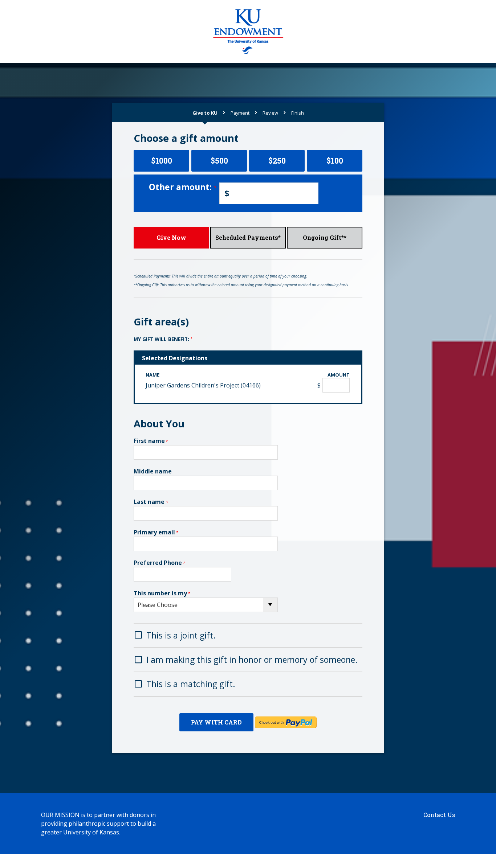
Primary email (155, 532)
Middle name (153, 471)
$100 (334, 160)
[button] (248, 634)
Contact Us (439, 814)
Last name (150, 502)
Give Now (171, 237)
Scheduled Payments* (248, 237)
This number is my (161, 593)
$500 (219, 160)
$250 (277, 160)
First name (150, 441)
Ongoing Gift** (324, 237)
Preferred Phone (158, 563)
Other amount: (181, 187)
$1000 (161, 160)
